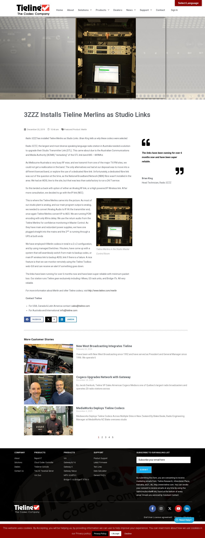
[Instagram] (161, 508)
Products (101, 10)
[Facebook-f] (152, 508)
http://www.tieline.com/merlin (102, 290)
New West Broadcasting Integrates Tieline (104, 346)
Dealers (117, 10)
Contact (160, 10)
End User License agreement (158, 517)
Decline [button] (128, 533)
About (70, 10)
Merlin (84, 129)
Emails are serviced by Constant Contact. (160, 495)
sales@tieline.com (80, 306)
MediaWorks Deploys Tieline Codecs (100, 408)
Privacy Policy (100, 533)
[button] (34, 319)
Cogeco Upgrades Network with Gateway (103, 377)
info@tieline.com (68, 310)
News (129, 10)
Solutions (83, 10)
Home (59, 10)
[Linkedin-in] (187, 508)
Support (144, 10)
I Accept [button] (115, 533)
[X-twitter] (169, 508)
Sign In (174, 10)
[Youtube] (178, 508)
